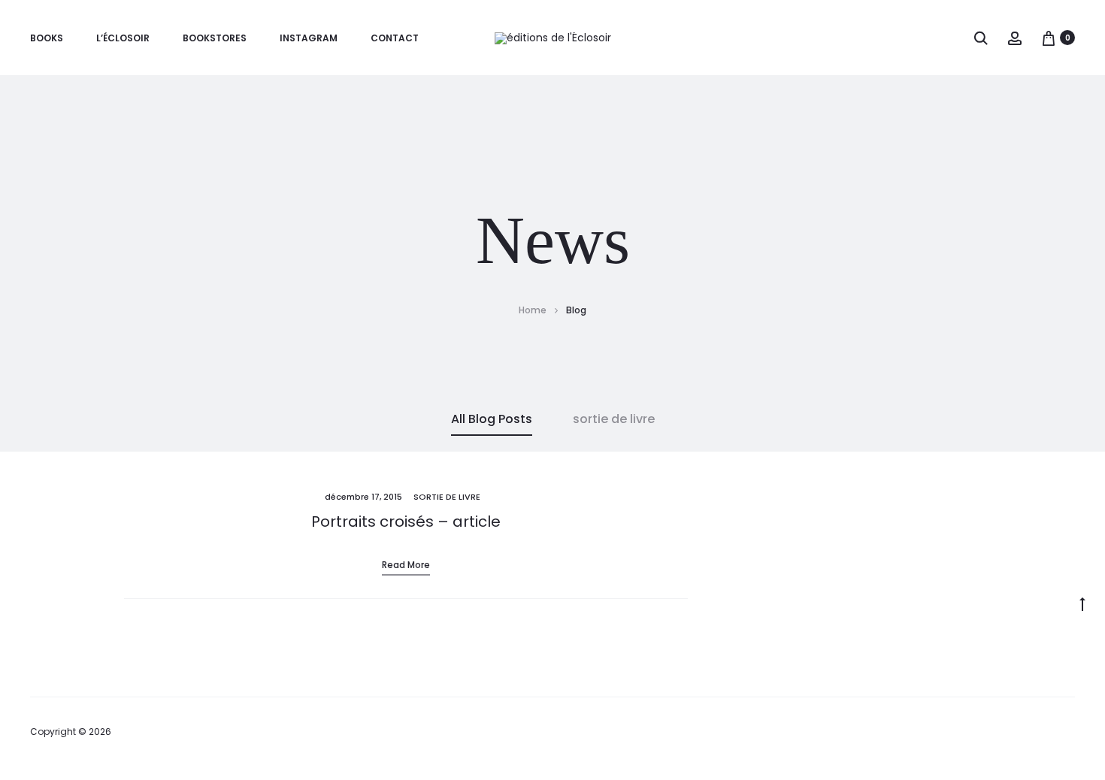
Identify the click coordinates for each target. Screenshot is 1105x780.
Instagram (309, 38)
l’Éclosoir (123, 38)
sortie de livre (614, 419)
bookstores (215, 38)
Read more (406, 564)
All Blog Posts (491, 419)
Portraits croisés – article (406, 521)
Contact (395, 38)
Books (46, 38)
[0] (1048, 37)
